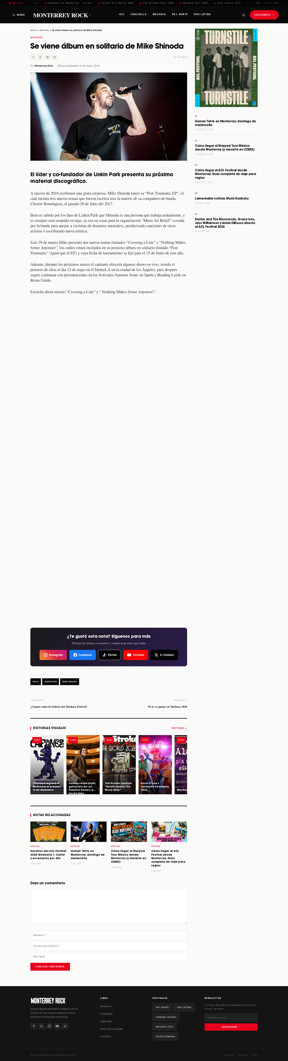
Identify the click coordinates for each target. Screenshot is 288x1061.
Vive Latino (184, 1007)
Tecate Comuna (165, 1036)
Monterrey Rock (62, 15)
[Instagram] (49, 1026)
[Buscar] (243, 15)
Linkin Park (50, 681)
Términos (242, 1055)
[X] (41, 1026)
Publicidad (106, 1014)
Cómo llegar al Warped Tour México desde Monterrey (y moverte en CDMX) (224, 147)
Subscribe (106, 1021)
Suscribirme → (231, 1027)
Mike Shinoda (69, 681)
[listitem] (47, 764)
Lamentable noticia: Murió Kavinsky (222, 198)
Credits (254, 1055)
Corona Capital (166, 1017)
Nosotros (105, 1006)
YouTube (138, 655)
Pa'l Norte (162, 1007)
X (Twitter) (167, 655)
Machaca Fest (164, 1026)
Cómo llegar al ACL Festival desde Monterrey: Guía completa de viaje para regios (168, 858)
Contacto (105, 1036)
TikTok (112, 655)
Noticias (44, 30)
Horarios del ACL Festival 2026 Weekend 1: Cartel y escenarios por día (48, 855)
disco (36, 681)
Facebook (85, 655)
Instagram (56, 655)
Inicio (33, 30)
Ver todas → (179, 728)
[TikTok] (65, 1026)
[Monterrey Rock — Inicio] (61, 1000)
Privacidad (230, 1055)
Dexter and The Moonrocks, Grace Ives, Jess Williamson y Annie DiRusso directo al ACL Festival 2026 (225, 223)
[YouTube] (57, 1026)
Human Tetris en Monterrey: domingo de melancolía (88, 855)
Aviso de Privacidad (111, 1029)
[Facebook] (33, 1026)
